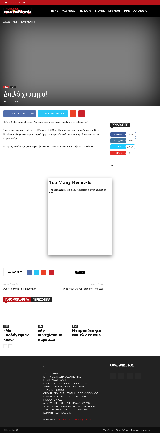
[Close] (112, 178)
